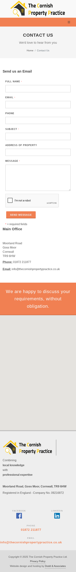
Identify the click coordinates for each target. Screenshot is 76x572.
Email (10, 97)
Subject (12, 129)
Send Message (21, 214)
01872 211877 (31, 529)
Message (12, 161)
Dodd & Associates (55, 566)
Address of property (21, 145)
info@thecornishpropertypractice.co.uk (31, 542)
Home (30, 50)
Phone (9, 113)
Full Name (13, 81)
